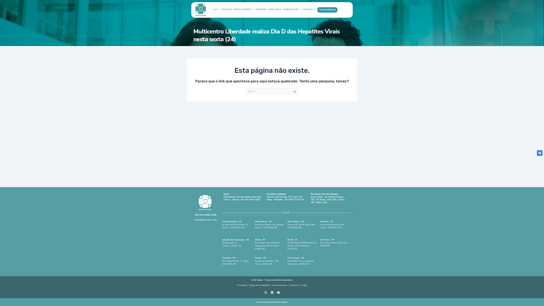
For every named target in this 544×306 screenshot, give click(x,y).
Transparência (327, 9)
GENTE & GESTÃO (242, 9)
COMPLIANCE (274, 9)
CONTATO (308, 9)
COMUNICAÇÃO (290, 9)
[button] (216, 9)
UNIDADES (261, 9)
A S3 (215, 9)
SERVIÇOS (227, 9)
